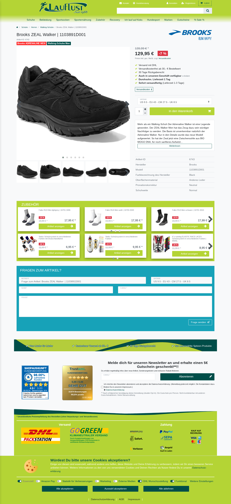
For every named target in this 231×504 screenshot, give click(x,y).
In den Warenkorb (181, 111)
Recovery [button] (115, 19)
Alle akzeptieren (64, 488)
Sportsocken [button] (63, 19)
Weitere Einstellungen (201, 481)
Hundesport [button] (153, 19)
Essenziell (28, 481)
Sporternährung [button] (82, 19)
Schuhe (24, 27)
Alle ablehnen (166, 488)
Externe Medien (127, 481)
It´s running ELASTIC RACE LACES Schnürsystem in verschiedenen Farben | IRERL (189, 239)
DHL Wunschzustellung (155, 481)
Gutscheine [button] (183, 19)
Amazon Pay (48, 481)
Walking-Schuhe (47, 27)
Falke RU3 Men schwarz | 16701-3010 (188, 210)
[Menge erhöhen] (145, 109)
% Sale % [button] (199, 19)
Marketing (105, 481)
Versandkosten (164, 58)
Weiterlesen (174, 146)
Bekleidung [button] (45, 19)
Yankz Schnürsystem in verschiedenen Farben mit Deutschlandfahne (55, 238)
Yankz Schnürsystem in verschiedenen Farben (121, 238)
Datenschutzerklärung (115, 390)
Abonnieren (186, 376)
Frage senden (198, 322)
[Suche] (207, 11)
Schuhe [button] (31, 19)
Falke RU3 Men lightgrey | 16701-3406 (54, 210)
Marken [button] (168, 19)
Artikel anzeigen (55, 226)
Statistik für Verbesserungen (77, 481)
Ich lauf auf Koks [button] (133, 19)
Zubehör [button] (100, 19)
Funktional (181, 481)
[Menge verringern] (145, 113)
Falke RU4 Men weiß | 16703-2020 (119, 210)
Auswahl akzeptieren (116, 488)
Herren (34, 27)
